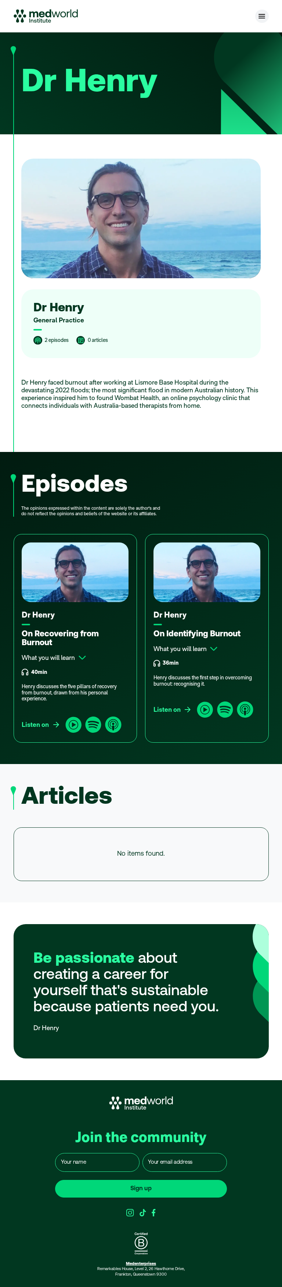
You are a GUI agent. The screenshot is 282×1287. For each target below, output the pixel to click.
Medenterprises (141, 1264)
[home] (46, 16)
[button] (262, 16)
